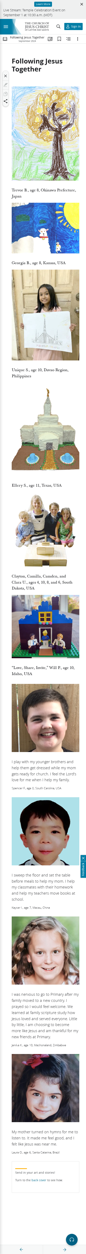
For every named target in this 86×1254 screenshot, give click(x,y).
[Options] (77, 39)
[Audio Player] (72, 1240)
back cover (39, 1180)
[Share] (5, 101)
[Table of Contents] (5, 39)
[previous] (21, 1249)
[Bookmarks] (59, 39)
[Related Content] (68, 39)
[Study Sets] (50, 39)
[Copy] (5, 94)
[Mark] (5, 85)
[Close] (5, 76)
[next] (64, 1249)
